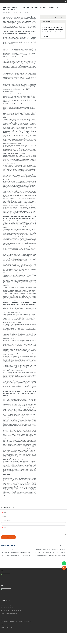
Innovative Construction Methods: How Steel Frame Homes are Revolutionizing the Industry (54, 29)
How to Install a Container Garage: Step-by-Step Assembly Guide (16, 552)
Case (64, 545)
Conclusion (46, 36)
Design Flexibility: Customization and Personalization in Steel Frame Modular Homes (54, 31)
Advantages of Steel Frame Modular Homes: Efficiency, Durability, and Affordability (54, 27)
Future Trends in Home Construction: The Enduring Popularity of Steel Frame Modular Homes (54, 34)
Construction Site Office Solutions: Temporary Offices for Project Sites (50, 552)
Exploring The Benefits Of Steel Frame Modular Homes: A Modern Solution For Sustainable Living (50, 549)
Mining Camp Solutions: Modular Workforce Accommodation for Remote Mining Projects (17, 555)
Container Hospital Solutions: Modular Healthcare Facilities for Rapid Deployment (50, 555)
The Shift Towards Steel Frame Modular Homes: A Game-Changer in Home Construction (53, 25)
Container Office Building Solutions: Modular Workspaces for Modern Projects (10, 549)
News (61, 545)
